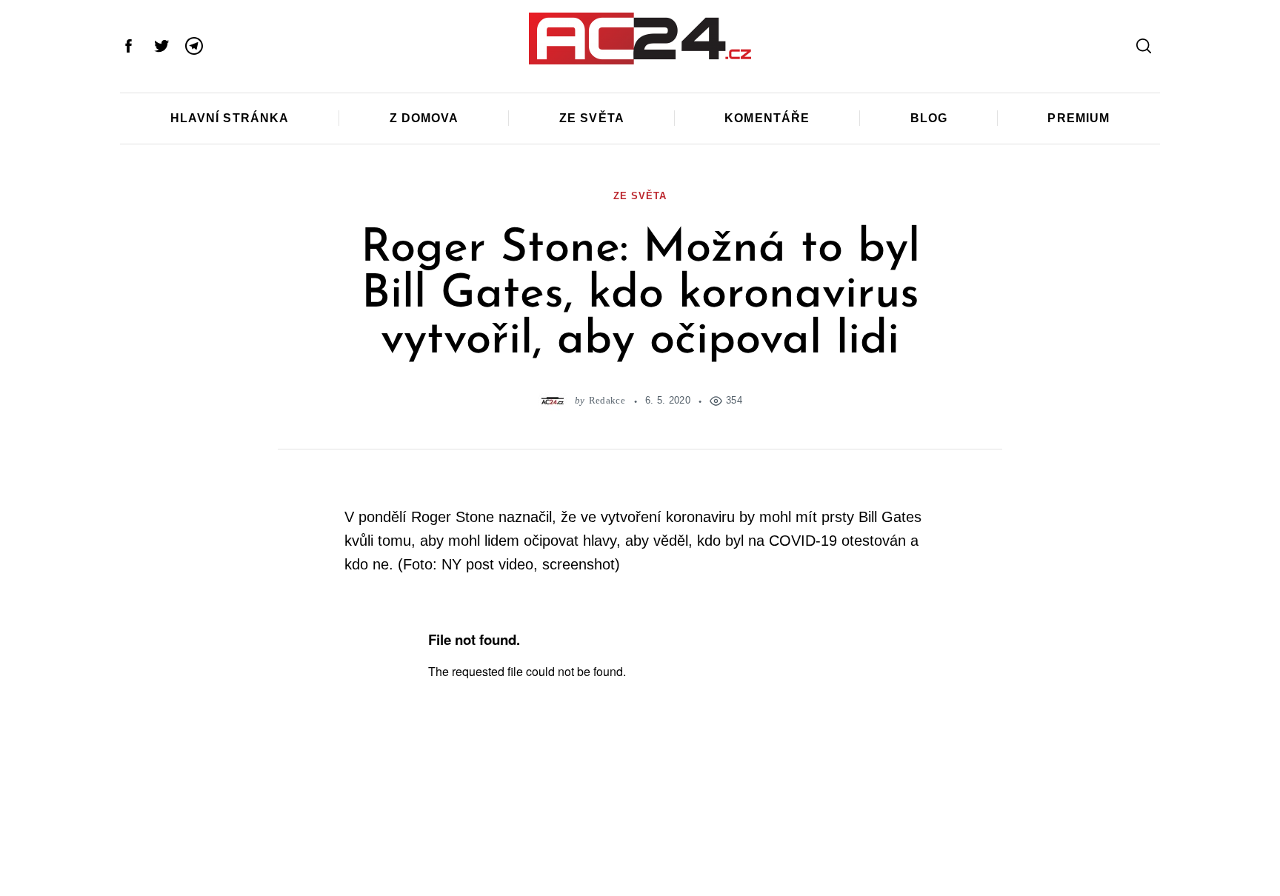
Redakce (607, 400)
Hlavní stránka (230, 118)
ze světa (639, 195)
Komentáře (767, 118)
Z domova (424, 118)
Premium (1078, 118)
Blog (928, 118)
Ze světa (591, 118)
